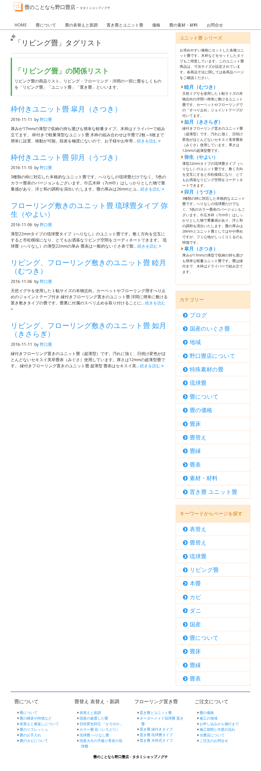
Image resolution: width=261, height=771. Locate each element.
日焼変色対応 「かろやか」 (101, 723)
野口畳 (46, 119)
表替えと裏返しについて (39, 723)
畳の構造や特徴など (36, 718)
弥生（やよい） (201, 157)
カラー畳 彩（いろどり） (100, 729)
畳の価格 (201, 410)
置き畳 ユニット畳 (213, 491)
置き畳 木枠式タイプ (156, 740)
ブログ (198, 315)
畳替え (198, 437)
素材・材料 (204, 478)
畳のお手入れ (30, 735)
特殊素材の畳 (207, 369)
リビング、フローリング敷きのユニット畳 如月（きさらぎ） (88, 329)
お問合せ (215, 25)
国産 (195, 624)
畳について (46, 25)
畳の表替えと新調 (81, 25)
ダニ (195, 610)
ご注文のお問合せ (214, 740)
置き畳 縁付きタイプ (156, 729)
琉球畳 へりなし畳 (94, 735)
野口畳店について (213, 355)
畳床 (195, 423)
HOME (21, 25)
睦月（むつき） (201, 87)
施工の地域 (208, 718)
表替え (198, 529)
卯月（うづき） (201, 191)
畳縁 (195, 450)
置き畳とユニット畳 (125, 25)
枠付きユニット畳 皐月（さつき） (66, 109)
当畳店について (212, 735)
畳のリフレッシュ (34, 729)
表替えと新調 (90, 712)
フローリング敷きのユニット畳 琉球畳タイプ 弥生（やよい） (89, 209)
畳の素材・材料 (183, 25)
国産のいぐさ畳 (210, 328)
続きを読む (147, 141)
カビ (195, 597)
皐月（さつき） (201, 248)
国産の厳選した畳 (94, 718)
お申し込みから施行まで (219, 723)
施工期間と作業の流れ (217, 729)
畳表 (195, 464)
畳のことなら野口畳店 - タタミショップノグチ (130, 756)
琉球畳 (198, 382)
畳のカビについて (34, 740)
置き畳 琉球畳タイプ (156, 734)
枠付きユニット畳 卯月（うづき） (66, 157)
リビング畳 (204, 569)
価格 (156, 25)
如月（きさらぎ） (203, 121)
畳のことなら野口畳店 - (67, 7)
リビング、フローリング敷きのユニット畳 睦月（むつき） (88, 267)
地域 (195, 342)
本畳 (195, 583)
